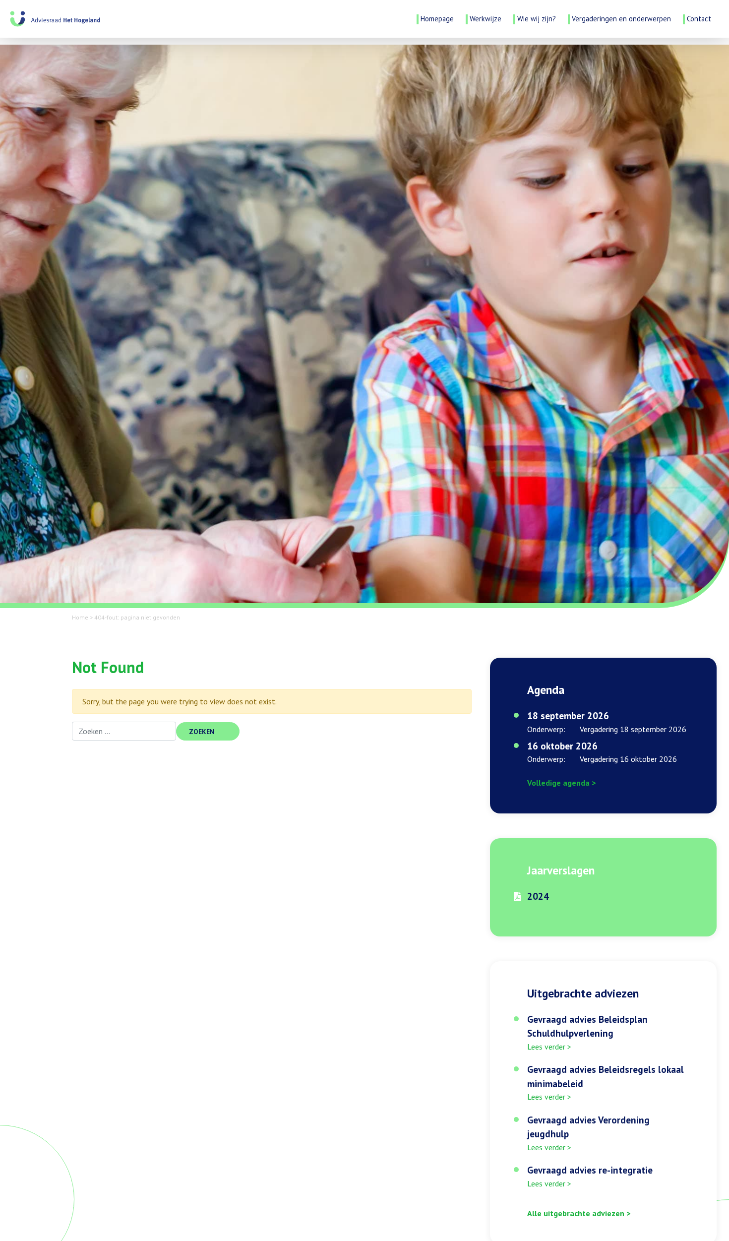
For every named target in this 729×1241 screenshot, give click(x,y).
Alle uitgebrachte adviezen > (578, 1213)
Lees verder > (549, 1047)
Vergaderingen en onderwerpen (621, 18)
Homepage (437, 18)
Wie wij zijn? (536, 18)
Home (80, 617)
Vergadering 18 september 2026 (633, 729)
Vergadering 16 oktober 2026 (628, 759)
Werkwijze (485, 18)
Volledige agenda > (561, 783)
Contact (699, 18)
